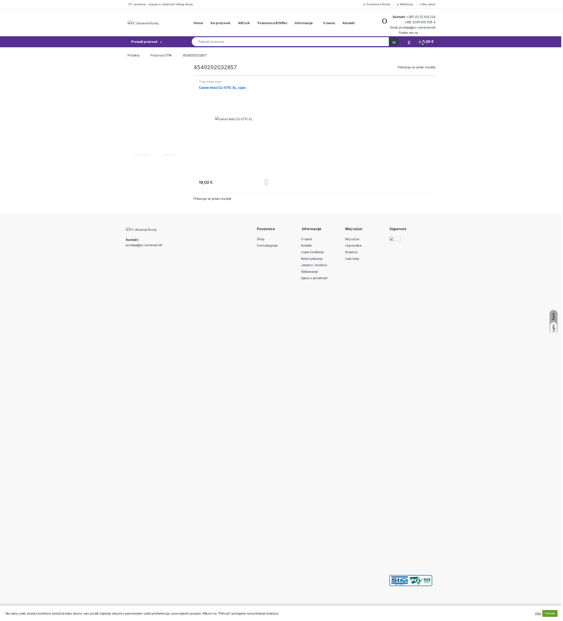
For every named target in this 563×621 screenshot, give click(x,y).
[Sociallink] (128, 254)
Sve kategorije (267, 245)
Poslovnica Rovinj (378, 4)
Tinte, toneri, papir (210, 81)
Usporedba (353, 245)
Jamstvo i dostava (314, 265)
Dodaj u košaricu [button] (263, 182)
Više (538, 614)
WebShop (406, 4)
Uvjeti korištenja (312, 252)
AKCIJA (244, 23)
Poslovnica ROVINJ (272, 23)
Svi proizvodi (220, 23)
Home (198, 23)
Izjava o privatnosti (314, 278)
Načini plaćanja (311, 258)
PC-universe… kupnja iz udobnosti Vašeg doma (161, 4)
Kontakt (349, 23)
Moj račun (428, 4)
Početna (133, 55)
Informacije (304, 23)
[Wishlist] (409, 42)
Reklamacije (309, 271)
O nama (329, 23)
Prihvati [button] (550, 613)
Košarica (351, 252)
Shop (260, 239)
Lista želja (352, 258)
